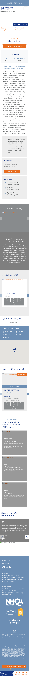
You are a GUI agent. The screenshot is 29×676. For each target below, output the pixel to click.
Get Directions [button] (12, 171)
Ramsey (12, 581)
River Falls (5, 581)
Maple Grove (6, 577)
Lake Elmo (21, 577)
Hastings (13, 577)
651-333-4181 (6, 563)
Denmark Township (13, 576)
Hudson (4, 576)
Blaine (4, 579)
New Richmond (11, 579)
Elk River (20, 579)
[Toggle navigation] (26, 8)
